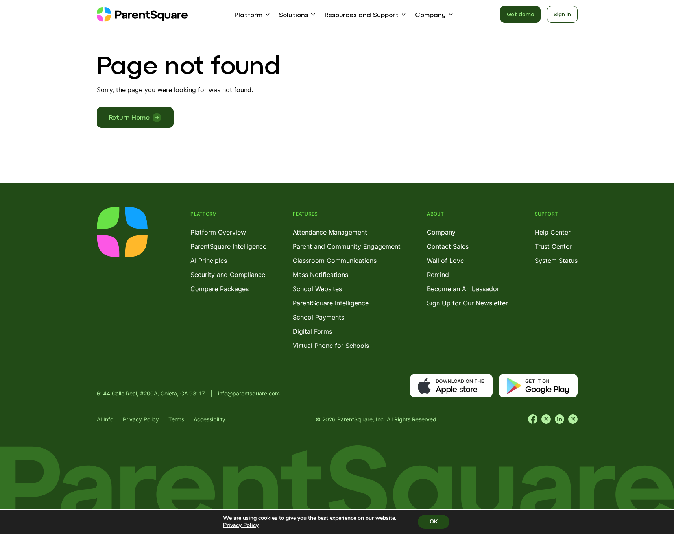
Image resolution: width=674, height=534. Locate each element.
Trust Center (553, 246)
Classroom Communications (335, 260)
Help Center (553, 232)
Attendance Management (330, 232)
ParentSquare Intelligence (228, 246)
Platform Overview (218, 232)
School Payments (318, 317)
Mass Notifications (320, 274)
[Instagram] (573, 419)
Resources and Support (362, 14)
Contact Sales (448, 246)
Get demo (520, 14)
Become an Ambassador (463, 289)
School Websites (317, 289)
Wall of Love (445, 260)
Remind (438, 274)
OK (434, 521)
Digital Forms (312, 331)
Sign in (562, 14)
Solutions (293, 14)
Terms (176, 419)
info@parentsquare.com (249, 393)
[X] (546, 419)
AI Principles (208, 260)
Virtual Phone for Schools (331, 345)
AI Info (105, 419)
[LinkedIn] (559, 419)
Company (430, 14)
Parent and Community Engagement (347, 246)
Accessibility (209, 419)
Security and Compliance (227, 274)
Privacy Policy (141, 419)
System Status (556, 260)
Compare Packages (219, 289)
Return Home (129, 117)
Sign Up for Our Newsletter (467, 303)
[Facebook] (532, 419)
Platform (248, 14)
